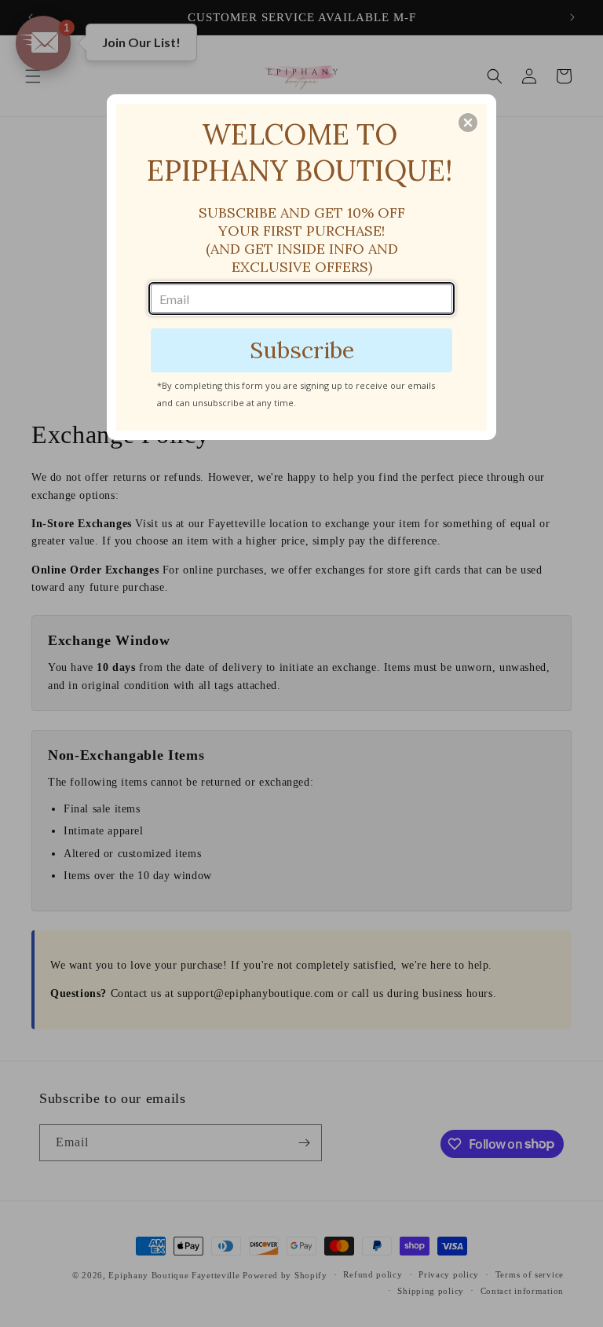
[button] (468, 122)
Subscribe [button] (302, 350)
